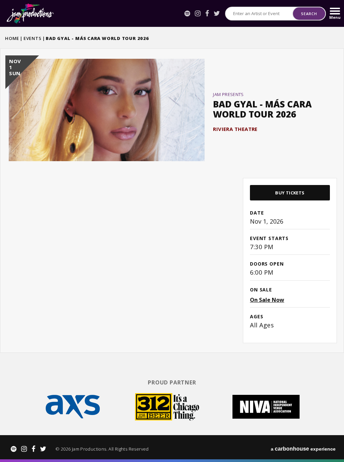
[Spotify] (187, 13)
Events (33, 38)
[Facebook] (207, 13)
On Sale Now (267, 300)
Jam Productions (30, 13)
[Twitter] (217, 13)
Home (12, 38)
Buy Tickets (289, 193)
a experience (303, 449)
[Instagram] (198, 13)
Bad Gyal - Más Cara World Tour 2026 (262, 109)
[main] (172, 200)
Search (309, 13)
